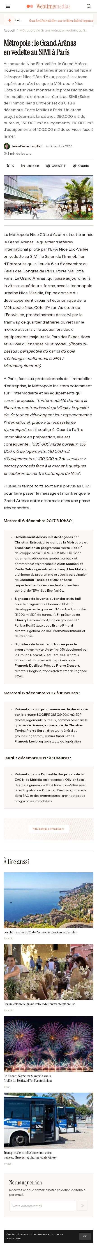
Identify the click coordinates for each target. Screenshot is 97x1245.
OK (85, 1236)
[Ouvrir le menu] (8, 6)
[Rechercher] (88, 6)
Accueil (9, 30)
